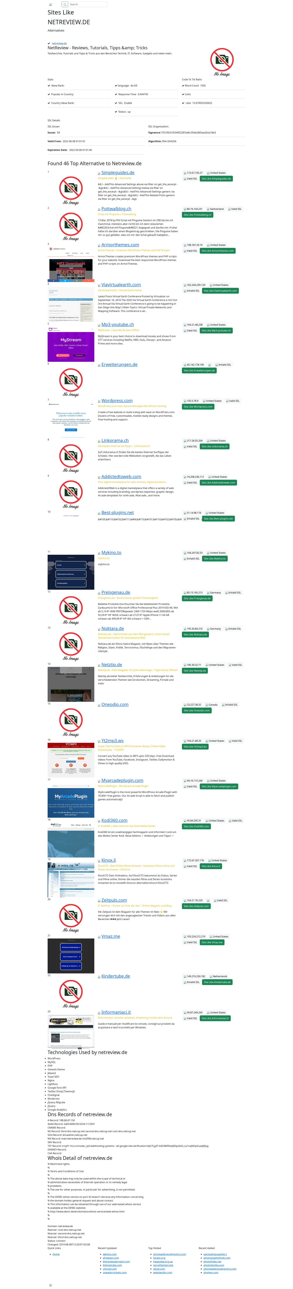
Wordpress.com (117, 400)
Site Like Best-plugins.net (218, 518)
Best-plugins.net (117, 512)
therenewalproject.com (116, 1261)
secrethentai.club (163, 1265)
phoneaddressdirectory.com (169, 1254)
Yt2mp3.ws (112, 740)
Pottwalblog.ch (116, 208)
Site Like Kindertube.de (217, 982)
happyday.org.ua (163, 1261)
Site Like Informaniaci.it (215, 1018)
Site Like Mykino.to (215, 558)
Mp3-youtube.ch (117, 324)
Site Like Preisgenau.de (197, 598)
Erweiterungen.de (119, 364)
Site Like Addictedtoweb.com (218, 482)
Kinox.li (108, 860)
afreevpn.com (111, 1258)
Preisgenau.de (115, 592)
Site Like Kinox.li (211, 866)
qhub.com (159, 1269)
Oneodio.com (114, 704)
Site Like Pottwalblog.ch (197, 214)
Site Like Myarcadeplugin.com (219, 786)
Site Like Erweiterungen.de (199, 370)
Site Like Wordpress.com (198, 406)
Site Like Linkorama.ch (215, 446)
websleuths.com (162, 1272)
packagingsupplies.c (215, 1254)
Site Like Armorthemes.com (218, 250)
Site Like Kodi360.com (196, 826)
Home (238, 4)
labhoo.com (110, 1254)
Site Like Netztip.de (195, 670)
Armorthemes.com (120, 244)
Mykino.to (111, 552)
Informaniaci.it (116, 1012)
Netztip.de (111, 664)
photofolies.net (212, 1261)
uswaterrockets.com (115, 1272)
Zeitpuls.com (114, 900)
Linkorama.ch (115, 440)
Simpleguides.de (117, 172)
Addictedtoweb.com (121, 476)
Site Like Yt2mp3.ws (195, 746)
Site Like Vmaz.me (212, 942)
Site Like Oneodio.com (197, 710)
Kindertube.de (115, 976)
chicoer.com (110, 1269)
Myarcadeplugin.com (122, 780)
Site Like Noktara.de (195, 634)
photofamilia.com (214, 1265)
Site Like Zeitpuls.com (196, 906)
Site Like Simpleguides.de (216, 178)
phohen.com (211, 1272)
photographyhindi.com (217, 1258)
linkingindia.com (112, 1265)
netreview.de (59, 43)
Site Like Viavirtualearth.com (220, 290)
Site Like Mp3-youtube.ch (216, 330)
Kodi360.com (114, 820)
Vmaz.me (110, 936)
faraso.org (159, 1258)
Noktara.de (112, 628)
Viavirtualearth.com (121, 284)
